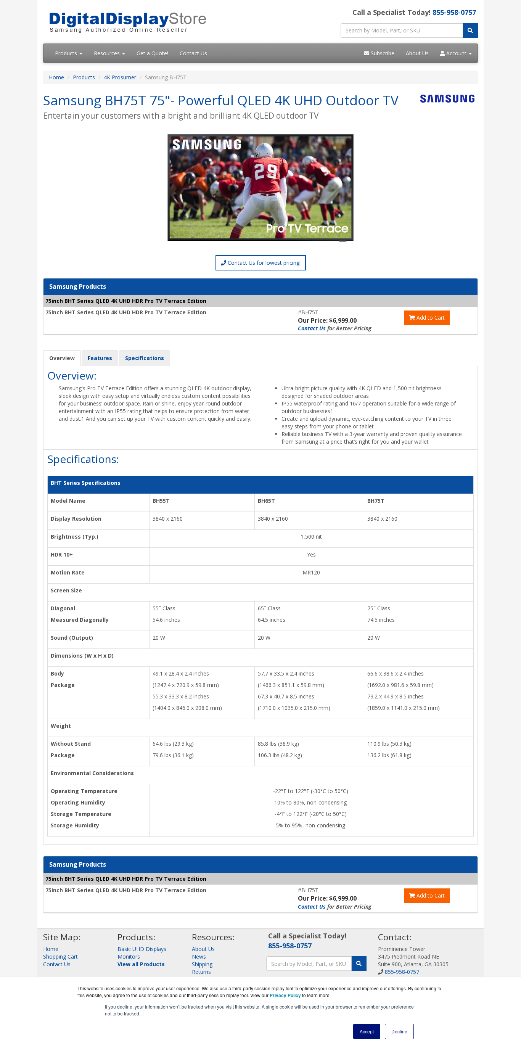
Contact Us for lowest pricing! (263, 262)
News (199, 956)
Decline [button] (399, 1031)
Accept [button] (367, 1031)
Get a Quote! (152, 53)
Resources (107, 53)
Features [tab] (100, 358)
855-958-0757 (454, 12)
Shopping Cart (60, 956)
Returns (201, 971)
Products (67, 53)
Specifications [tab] (144, 358)
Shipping (202, 964)
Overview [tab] (62, 358)
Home (56, 77)
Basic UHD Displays (141, 948)
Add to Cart (430, 317)
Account (456, 53)
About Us (417, 53)
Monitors (128, 956)
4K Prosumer (120, 77)
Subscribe (381, 53)
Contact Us (193, 53)
